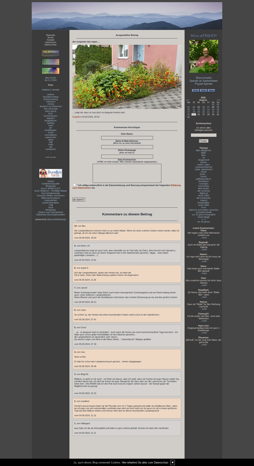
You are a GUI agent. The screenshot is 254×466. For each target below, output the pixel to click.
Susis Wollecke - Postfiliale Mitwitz (50, 191)
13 (203, 109)
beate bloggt (204, 217)
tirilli (50, 142)
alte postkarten (203, 198)
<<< (187, 100)
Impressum (50, 42)
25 (194, 114)
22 (213, 112)
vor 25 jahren (203, 222)
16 (218, 109)
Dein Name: (127, 134)
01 (213, 105)
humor (204, 176)
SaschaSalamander (50, 193)
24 (188, 114)
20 (203, 112)
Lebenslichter (50, 200)
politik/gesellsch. (204, 179)
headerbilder (204, 202)
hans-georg (50, 111)
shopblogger (51, 130)
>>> (218, 100)
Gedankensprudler (51, 183)
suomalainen (51, 135)
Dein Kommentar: (127, 160)
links (203, 155)
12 (198, 109)
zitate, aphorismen (204, 169)
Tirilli (51, 205)
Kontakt (50, 40)
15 (213, 109)
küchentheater (51, 116)
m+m (203, 207)
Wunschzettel (204, 77)
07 (208, 107)
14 (208, 109)
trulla (50, 144)
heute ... (204, 174)
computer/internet (203, 167)
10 (188, 109)
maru (50, 125)
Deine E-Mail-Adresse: (127, 142)
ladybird (50, 118)
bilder (203, 152)
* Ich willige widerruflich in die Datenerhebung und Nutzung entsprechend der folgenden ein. (126, 186)
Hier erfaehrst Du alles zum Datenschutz (145, 462)
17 (188, 112)
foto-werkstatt (50, 108)
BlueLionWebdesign (56, 219)
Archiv (51, 37)
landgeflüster (50, 120)
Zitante (50, 181)
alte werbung (203, 191)
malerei (203, 200)
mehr (204, 237)
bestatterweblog (50, 97)
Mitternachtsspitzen (50, 198)
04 (194, 107)
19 (198, 112)
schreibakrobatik (204, 212)
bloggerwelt (203, 160)
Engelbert (77, 117)
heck (50, 113)
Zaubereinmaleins (50, 202)
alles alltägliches (203, 150)
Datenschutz (50, 44)
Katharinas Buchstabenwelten (50, 214)
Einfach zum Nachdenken (50, 212)
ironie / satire (203, 164)
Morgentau (50, 210)
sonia (50, 132)
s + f (204, 219)
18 (194, 112)
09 (218, 107)
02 (218, 105)
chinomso (50, 101)
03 (188, 107)
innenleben (203, 181)
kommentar (203, 186)
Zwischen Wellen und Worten (51, 195)
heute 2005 (203, 195)
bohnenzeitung (51, 99)
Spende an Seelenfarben (204, 80)
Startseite (50, 35)
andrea (50, 94)
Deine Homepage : (127, 151)
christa (50, 104)
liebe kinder (203, 188)
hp (203, 157)
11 (194, 109)
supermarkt (50, 137)
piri (50, 128)
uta (50, 147)
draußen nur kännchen (51, 106)
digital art (203, 193)
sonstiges (203, 183)
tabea (50, 139)
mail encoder (50, 157)
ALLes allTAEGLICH (50, 188)
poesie (203, 162)
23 (218, 112)
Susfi (50, 207)
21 (208, 112)
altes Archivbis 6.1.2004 (51, 79)
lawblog (50, 123)
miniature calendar (51, 89)
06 (203, 107)
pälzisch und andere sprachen (203, 210)
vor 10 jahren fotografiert (204, 214)
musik (204, 172)
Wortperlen (50, 186)
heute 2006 (203, 205)
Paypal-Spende (203, 83)
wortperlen (51, 149)
